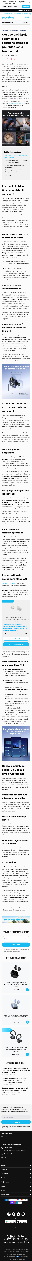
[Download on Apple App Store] (22, 1221)
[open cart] (25, 18)
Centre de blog (13, 30)
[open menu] (28, 18)
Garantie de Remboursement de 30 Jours (14, 1150)
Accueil (4, 30)
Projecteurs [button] (5, 1182)
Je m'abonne (16, 1122)
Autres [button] (3, 1190)
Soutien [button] (3, 1186)
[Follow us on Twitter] (18, 1214)
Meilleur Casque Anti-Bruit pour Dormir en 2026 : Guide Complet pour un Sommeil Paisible (14, 1080)
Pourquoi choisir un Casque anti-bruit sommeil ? (16, 157)
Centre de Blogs (7, 22)
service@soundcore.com (10, 1137)
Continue (26, 6)
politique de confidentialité (12, 951)
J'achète (16, 644)
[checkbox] (2, 1127)
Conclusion (9, 175)
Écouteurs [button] (4, 1174)
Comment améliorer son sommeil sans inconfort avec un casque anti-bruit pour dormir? (15, 1090)
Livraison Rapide (8, 1147)
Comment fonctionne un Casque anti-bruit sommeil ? (16, 161)
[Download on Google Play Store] (10, 1221)
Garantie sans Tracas (9, 1154)
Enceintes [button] (4, 1178)
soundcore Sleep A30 (9, 583)
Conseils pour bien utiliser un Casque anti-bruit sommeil (15, 171)
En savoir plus (16, 638)
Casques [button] (4, 1170)
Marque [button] (3, 1165)
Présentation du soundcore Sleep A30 (14, 166)
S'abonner (16, 945)
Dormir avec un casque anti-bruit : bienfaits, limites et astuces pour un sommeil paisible (16, 1070)
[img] (6, 1200)
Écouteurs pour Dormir (15, 103)
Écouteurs (5, 1075)
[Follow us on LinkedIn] (23, 1214)
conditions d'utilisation (19, 949)
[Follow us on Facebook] (13, 1214)
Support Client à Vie (9, 1157)
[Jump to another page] (3, 59)
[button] (29, 2)
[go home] (8, 17)
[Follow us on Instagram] (9, 1214)
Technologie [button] (5, 1194)
